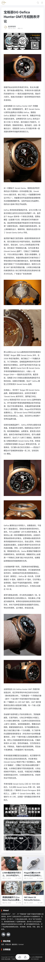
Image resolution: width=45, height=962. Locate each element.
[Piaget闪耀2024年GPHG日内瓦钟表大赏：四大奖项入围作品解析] (33, 863)
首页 (2, 944)
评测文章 (8, 944)
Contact (21, 944)
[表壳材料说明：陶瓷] (22, 842)
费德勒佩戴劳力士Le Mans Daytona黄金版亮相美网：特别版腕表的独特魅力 (11, 898)
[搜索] (38, 2)
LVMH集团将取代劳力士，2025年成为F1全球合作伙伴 (11, 874)
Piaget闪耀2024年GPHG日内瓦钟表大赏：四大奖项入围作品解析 (33, 874)
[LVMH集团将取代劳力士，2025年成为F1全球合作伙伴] (11, 863)
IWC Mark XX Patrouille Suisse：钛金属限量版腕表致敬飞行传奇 (33, 898)
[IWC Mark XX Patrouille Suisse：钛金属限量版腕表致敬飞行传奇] (33, 888)
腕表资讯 (14, 944)
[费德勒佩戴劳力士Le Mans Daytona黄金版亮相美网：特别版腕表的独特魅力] (11, 888)
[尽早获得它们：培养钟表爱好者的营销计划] (22, 827)
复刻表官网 (12, 26)
